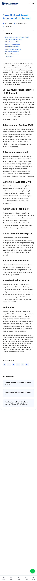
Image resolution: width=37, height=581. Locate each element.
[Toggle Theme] (29, 3)
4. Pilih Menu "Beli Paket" (12, 46)
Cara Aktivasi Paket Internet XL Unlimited (17, 37)
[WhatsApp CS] (32, 571)
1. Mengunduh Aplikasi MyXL (13, 39)
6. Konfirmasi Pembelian (12, 51)
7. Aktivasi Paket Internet (12, 54)
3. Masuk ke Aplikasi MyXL (12, 44)
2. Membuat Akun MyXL (12, 42)
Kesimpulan (9, 56)
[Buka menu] (33, 3)
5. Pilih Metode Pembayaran (13, 49)
